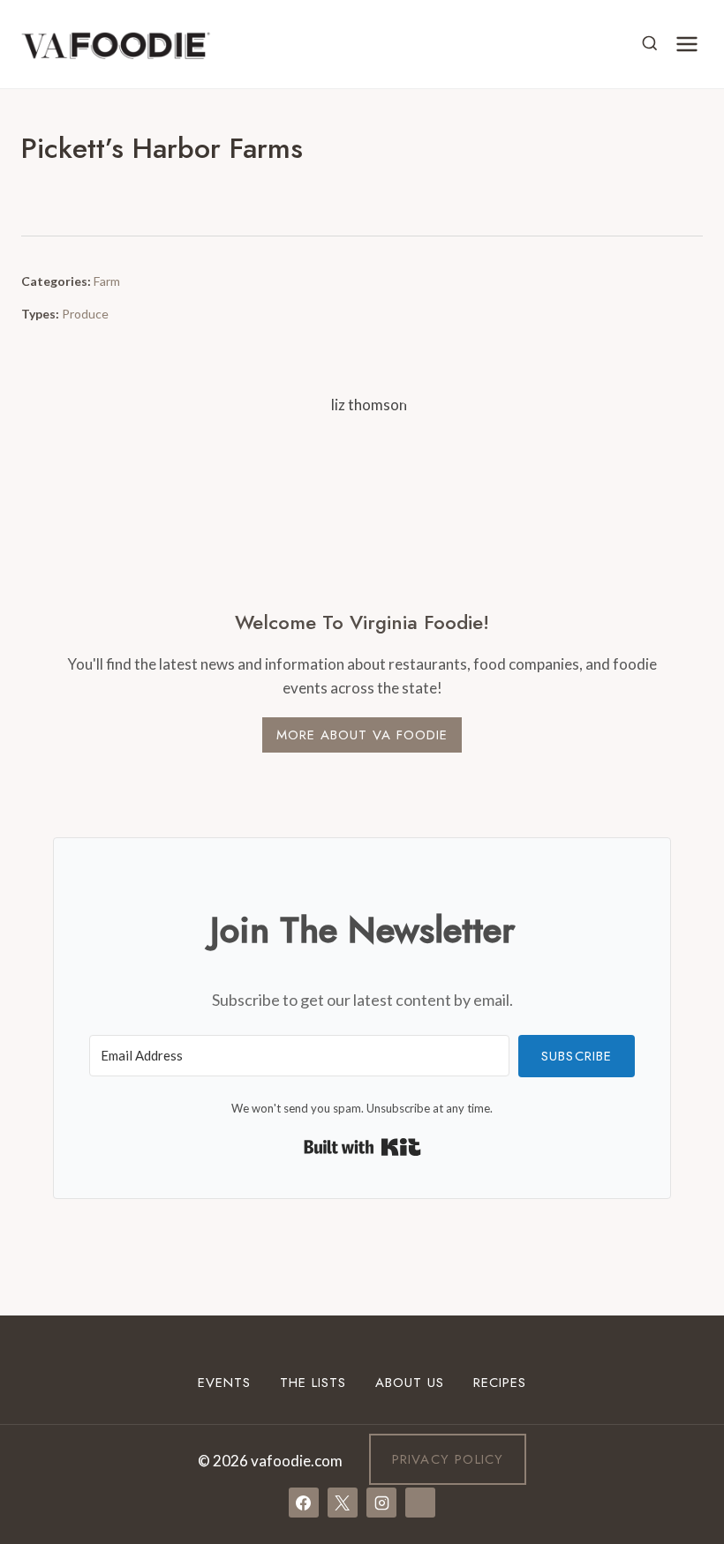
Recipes (499, 1382)
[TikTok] (420, 1503)
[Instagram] (381, 1503)
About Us (409, 1382)
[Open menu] (686, 43)
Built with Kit (362, 1147)
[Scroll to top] (679, 1357)
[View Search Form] (650, 44)
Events (224, 1382)
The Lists (313, 1382)
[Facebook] (304, 1503)
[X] (343, 1503)
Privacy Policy (448, 1459)
